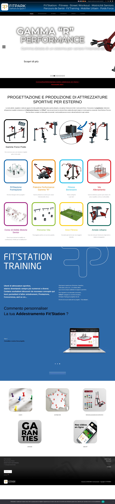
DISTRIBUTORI (57, 415)
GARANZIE (29, 446)
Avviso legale (108, 459)
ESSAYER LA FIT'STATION (57, 373)
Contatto (109, 466)
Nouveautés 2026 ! (57, 84)
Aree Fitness (71, 230)
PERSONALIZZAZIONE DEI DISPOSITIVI (94, 415)
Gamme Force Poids (16, 147)
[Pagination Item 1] (55, 363)
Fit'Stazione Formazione (16, 188)
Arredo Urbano (99, 230)
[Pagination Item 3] (59, 363)
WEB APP (85, 446)
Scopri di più (31, 61)
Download (108, 461)
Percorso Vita (43, 230)
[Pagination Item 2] (57, 363)
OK (103, 501)
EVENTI (20, 415)
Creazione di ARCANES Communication (90, 481)
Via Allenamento (99, 188)
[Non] (113, 501)
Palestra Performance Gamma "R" (43, 188)
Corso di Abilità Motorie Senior (16, 231)
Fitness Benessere (71, 188)
